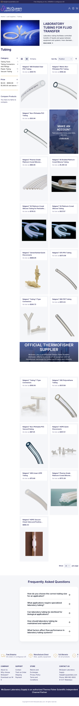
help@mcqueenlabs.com (11, 1)
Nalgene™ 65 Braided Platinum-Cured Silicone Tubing (63, 161)
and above (9, 85)
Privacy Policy (35, 675)
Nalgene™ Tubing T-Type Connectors (32, 381)
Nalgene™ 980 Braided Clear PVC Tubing (33, 68)
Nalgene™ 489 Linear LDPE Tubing (32, 474)
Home (3, 16)
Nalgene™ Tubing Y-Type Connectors (32, 300)
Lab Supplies (10, 16)
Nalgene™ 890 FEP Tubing (61, 299)
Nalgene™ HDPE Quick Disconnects (60, 428)
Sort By (54, 59)
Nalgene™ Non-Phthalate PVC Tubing (33, 114)
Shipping (18, 675)
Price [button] (3, 79)
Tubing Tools (9, 62)
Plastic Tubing (9, 69)
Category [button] (4, 58)
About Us (4, 670)
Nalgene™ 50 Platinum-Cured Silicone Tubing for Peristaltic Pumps (33, 207)
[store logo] (11, 8)
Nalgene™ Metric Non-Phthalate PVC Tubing (60, 68)
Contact (18, 670)
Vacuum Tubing (9, 71)
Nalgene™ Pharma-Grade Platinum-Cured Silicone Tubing (32, 161)
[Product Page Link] (34, 91)
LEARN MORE (64, 139)
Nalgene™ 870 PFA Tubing (61, 253)
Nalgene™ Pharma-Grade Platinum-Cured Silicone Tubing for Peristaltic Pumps (62, 474)
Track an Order (20, 672)
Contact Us (64, 666)
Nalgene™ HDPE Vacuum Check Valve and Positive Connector (32, 521)
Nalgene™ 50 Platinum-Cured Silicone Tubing (63, 207)
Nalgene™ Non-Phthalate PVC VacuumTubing (33, 428)
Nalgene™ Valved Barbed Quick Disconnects (34, 254)
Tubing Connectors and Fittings (9, 65)
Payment (18, 677)
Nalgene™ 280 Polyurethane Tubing (62, 381)
